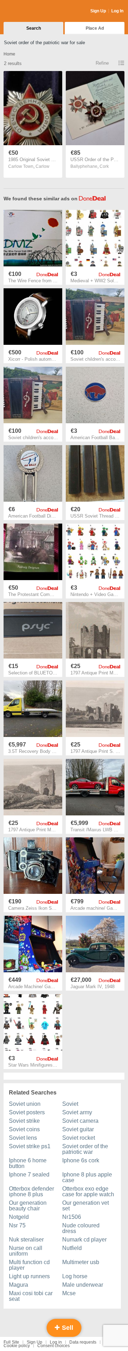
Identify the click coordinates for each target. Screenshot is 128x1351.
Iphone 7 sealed (29, 1175)
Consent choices (53, 1345)
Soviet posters (27, 1112)
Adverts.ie (31, 11)
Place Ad (95, 28)
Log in (56, 1342)
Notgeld (19, 1217)
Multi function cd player (29, 1265)
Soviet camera (80, 1121)
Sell (66, 1327)
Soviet (70, 1104)
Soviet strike (24, 1121)
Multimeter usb (80, 1262)
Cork (104, 166)
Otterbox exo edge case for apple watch (88, 1191)
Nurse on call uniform (25, 1251)
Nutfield (72, 1248)
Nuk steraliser (26, 1240)
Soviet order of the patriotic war (85, 1149)
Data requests (82, 1342)
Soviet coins (24, 1129)
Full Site (11, 1342)
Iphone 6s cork (80, 1160)
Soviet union (25, 1104)
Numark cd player (84, 1240)
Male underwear (82, 1285)
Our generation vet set (85, 1205)
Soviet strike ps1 (29, 1146)
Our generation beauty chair (28, 1205)
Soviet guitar (78, 1129)
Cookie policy (17, 1345)
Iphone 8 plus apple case (87, 1177)
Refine (102, 63)
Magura (18, 1285)
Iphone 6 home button (28, 1163)
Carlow (42, 166)
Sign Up (98, 10)
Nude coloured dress (81, 1228)
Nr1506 (71, 1217)
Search (33, 28)
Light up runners (29, 1276)
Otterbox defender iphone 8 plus (31, 1191)
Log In (117, 10)
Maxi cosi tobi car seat (31, 1296)
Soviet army (77, 1112)
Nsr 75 (17, 1225)
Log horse (74, 1276)
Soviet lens (23, 1138)
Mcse (69, 1293)
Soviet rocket (78, 1138)
